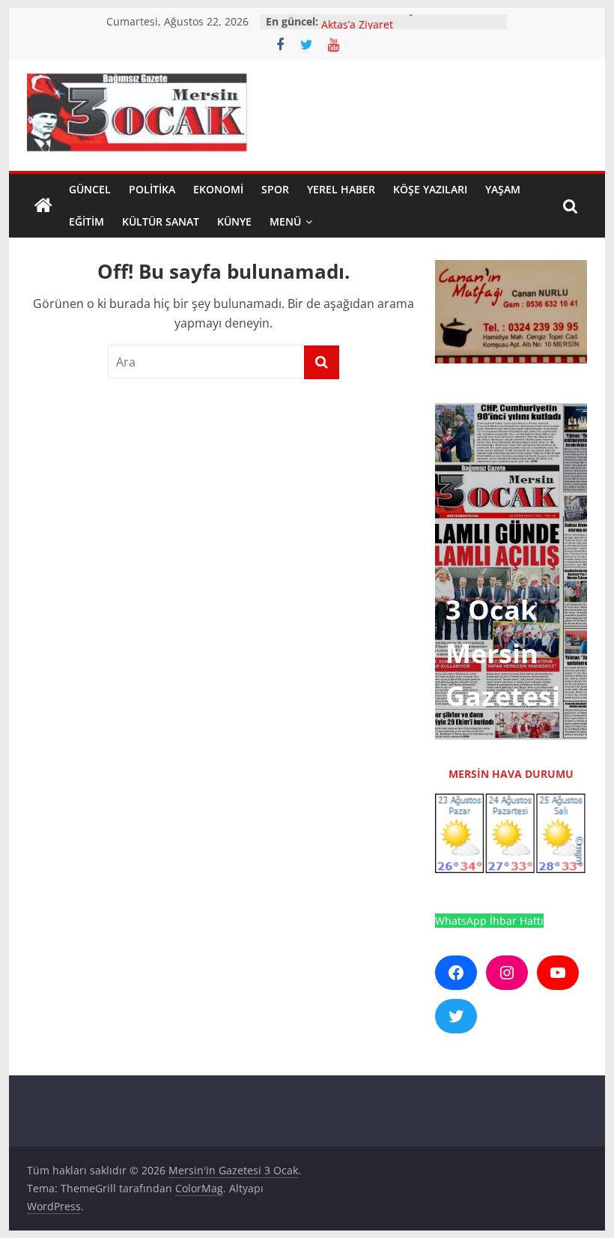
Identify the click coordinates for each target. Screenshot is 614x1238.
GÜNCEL (90, 189)
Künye (234, 221)
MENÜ (285, 221)
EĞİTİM (86, 221)
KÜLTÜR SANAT (160, 221)
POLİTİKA (152, 189)
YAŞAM (502, 189)
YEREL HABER (341, 189)
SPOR (275, 189)
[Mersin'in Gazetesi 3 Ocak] (43, 206)
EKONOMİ (218, 189)
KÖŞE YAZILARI (430, 189)
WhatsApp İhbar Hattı (489, 921)
